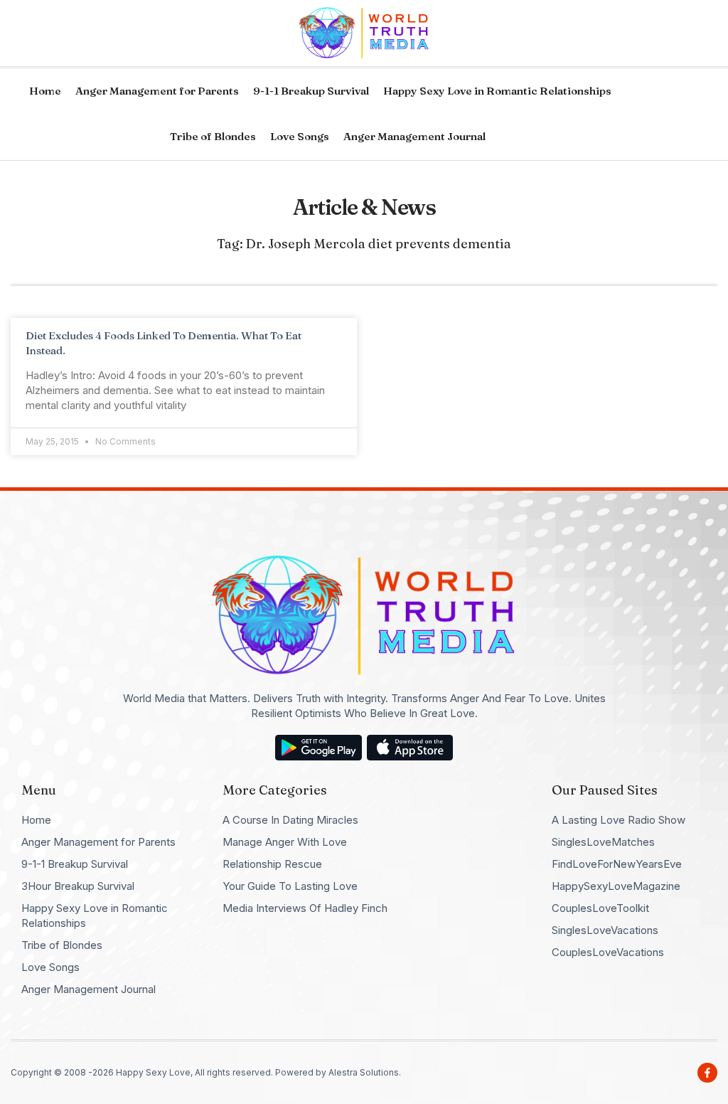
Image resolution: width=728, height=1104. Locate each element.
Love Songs (299, 136)
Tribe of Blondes (213, 136)
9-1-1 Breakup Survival (311, 90)
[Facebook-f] (707, 1073)
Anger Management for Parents (157, 90)
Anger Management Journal (414, 136)
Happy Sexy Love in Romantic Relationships (497, 90)
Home (45, 90)
